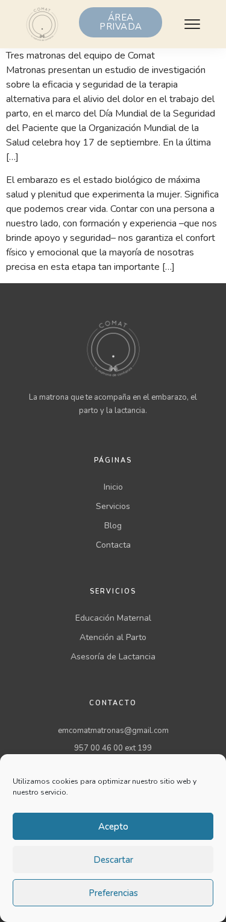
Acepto (113, 827)
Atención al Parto (113, 637)
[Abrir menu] (192, 24)
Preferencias (113, 893)
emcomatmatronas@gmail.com (113, 730)
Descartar (113, 860)
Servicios (113, 506)
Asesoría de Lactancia (113, 656)
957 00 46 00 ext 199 (113, 748)
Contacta (113, 545)
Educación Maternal (113, 618)
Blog (113, 525)
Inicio (113, 487)
